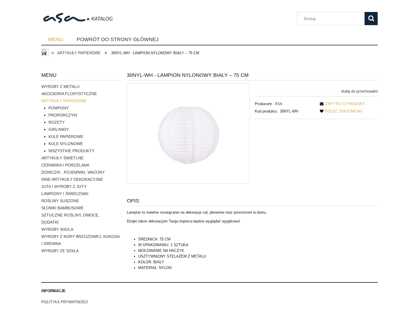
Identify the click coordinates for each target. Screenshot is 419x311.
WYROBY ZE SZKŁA (60, 250)
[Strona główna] (81, 17)
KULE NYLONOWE (65, 143)
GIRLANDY (58, 129)
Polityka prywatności (64, 302)
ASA (278, 104)
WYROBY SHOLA (57, 229)
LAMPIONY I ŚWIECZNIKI (64, 193)
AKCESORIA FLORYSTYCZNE (69, 93)
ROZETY (56, 122)
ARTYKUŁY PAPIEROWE (64, 101)
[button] (341, 104)
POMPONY (58, 108)
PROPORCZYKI (62, 115)
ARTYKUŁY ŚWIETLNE (62, 158)
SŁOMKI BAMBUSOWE (62, 208)
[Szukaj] (371, 18)
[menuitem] (55, 39)
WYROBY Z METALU (60, 86)
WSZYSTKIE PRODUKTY (71, 151)
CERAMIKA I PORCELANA (65, 165)
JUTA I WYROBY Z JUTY (63, 186)
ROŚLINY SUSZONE (60, 200)
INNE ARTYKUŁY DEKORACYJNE (72, 179)
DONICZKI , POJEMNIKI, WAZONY (73, 172)
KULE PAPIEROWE (65, 136)
